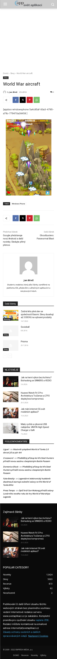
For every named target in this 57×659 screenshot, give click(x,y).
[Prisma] (10, 345)
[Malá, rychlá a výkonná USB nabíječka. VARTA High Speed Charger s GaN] (10, 428)
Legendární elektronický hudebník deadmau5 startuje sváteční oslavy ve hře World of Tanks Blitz (27, 481)
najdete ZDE (42, 620)
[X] (23, 100)
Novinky (7, 319)
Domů (5, 73)
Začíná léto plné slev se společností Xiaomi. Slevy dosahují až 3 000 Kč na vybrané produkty (37, 314)
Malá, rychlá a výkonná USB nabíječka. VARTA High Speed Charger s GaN (35, 427)
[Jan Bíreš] (5, 92)
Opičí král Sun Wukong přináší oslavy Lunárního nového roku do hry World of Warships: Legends (28, 493)
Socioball (25, 327)
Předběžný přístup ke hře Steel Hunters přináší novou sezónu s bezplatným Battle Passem (27, 469)
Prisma (24, 341)
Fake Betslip (8, 478)
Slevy (12, 73)
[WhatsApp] (37, 100)
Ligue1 (6, 449)
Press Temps (9, 490)
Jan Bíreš (13, 92)
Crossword (8, 458)
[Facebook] (16, 100)
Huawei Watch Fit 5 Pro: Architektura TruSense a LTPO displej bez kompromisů (35, 396)
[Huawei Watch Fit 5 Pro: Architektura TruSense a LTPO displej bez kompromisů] (10, 396)
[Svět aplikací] (28, 4)
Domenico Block (10, 466)
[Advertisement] (28, 38)
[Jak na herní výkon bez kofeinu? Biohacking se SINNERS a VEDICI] (10, 381)
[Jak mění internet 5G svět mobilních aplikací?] (10, 413)
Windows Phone (18, 204)
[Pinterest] (30, 100)
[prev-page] (5, 356)
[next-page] (10, 356)
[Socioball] (10, 331)
